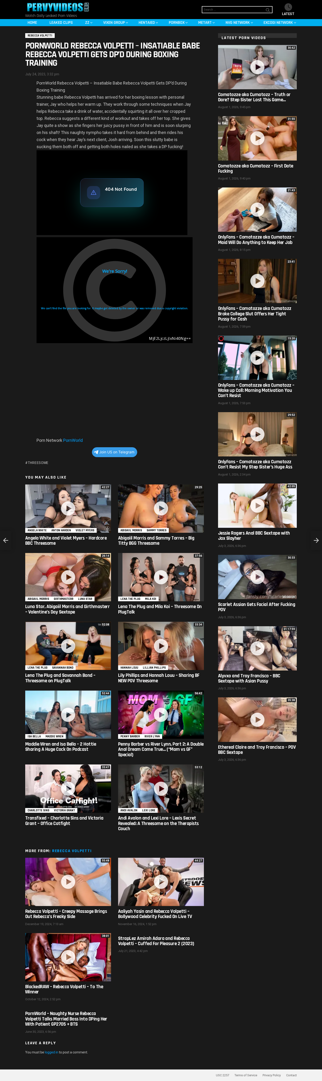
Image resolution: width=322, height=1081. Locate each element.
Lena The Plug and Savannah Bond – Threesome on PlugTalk (60, 678)
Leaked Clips (61, 22)
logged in (51, 1052)
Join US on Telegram (116, 452)
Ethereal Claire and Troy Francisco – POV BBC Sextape (257, 750)
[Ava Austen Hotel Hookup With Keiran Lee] (316, 540)
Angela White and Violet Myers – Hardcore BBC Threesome (66, 540)
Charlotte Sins (38, 810)
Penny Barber (130, 736)
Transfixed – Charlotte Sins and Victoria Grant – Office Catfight (64, 820)
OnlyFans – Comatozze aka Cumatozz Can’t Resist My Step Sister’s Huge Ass (255, 464)
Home (32, 22)
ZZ (87, 22)
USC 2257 (222, 1075)
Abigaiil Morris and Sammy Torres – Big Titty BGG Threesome (156, 540)
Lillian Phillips (154, 668)
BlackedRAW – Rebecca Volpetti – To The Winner (64, 989)
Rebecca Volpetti (72, 850)
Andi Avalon (128, 810)
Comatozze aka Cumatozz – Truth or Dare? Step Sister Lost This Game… (254, 97)
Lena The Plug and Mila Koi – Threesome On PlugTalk (160, 609)
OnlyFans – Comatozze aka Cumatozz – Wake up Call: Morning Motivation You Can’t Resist (256, 390)
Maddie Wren (54, 736)
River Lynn (152, 736)
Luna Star (85, 599)
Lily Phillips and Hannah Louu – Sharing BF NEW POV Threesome (158, 678)
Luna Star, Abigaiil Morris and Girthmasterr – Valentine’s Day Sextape (67, 609)
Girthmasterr (63, 599)
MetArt (205, 22)
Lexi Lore (148, 810)
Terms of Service (246, 1075)
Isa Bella (34, 736)
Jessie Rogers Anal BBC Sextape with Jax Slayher (254, 535)
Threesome (38, 463)
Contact (291, 1075)
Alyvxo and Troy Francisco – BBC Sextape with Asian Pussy (249, 678)
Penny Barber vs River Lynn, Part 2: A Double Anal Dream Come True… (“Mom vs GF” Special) (161, 749)
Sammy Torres (156, 530)
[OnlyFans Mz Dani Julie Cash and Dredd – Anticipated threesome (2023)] (5, 540)
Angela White (37, 530)
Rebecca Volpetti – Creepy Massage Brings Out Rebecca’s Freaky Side (66, 914)
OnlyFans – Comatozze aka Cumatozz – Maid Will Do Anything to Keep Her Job (256, 239)
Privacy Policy (272, 1075)
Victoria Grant (64, 810)
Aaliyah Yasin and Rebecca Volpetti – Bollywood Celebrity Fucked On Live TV (155, 914)
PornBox (177, 22)
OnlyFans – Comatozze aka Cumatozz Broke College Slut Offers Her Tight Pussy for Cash (254, 313)
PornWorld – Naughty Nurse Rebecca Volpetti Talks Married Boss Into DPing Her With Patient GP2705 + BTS (66, 1018)
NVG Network (238, 22)
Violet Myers (85, 530)
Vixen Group (114, 22)
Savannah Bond (62, 668)
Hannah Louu (129, 668)
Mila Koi (150, 599)
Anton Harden (61, 530)
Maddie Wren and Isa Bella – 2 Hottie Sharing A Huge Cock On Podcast (60, 746)
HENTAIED (147, 22)
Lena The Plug (130, 599)
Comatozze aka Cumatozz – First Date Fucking (255, 168)
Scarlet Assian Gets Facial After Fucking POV (256, 607)
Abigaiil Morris (131, 530)
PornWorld (73, 440)
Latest (288, 14)
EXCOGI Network (278, 22)
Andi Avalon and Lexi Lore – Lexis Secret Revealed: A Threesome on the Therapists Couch (158, 823)
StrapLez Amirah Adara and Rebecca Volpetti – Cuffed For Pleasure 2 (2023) (156, 941)
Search (267, 11)
